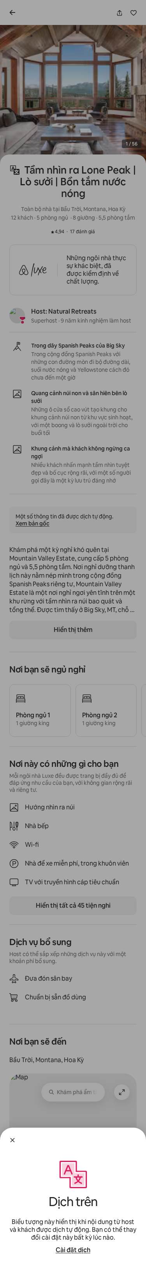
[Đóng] (12, 1140)
